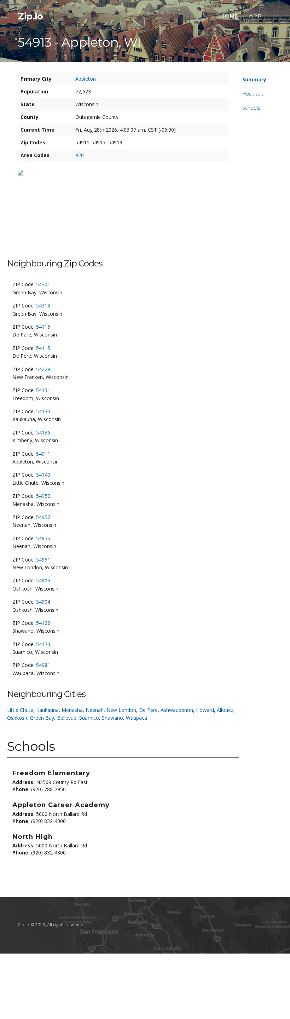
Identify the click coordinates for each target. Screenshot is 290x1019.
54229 (43, 369)
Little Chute (20, 710)
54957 (43, 517)
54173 (43, 644)
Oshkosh (17, 717)
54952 (43, 496)
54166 (43, 623)
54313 (43, 305)
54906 (43, 580)
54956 (43, 538)
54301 (43, 284)
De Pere (148, 710)
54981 (43, 665)
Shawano (112, 717)
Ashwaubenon (177, 710)
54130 (43, 411)
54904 (43, 601)
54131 (43, 390)
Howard (205, 710)
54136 (43, 432)
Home (229, 16)
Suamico (89, 717)
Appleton (85, 78)
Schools (251, 107)
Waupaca (136, 717)
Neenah (95, 710)
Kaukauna (47, 710)
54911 (43, 453)
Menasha (72, 710)
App (255, 16)
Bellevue (66, 717)
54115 (43, 326)
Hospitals (253, 93)
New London (121, 710)
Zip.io (30, 16)
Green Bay (42, 717)
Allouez (225, 710)
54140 (43, 474)
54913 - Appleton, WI (79, 42)
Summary (254, 79)
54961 (43, 559)
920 (79, 155)
